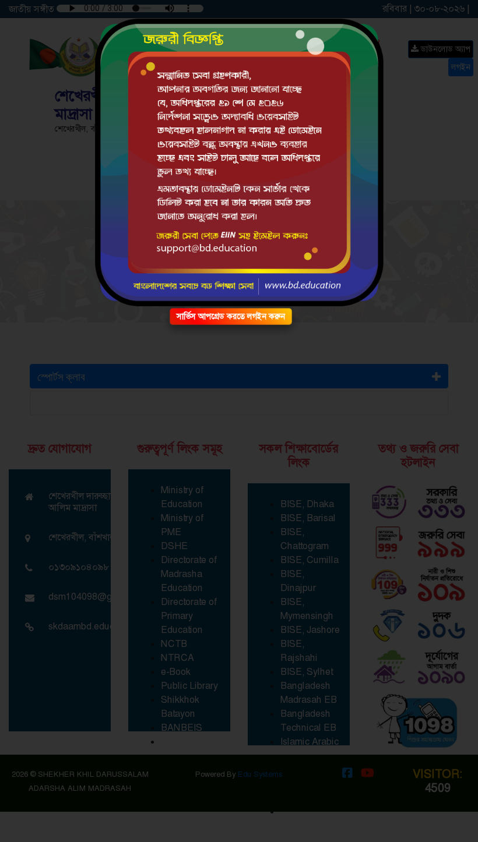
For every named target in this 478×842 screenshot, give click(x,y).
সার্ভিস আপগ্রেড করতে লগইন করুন (231, 316)
